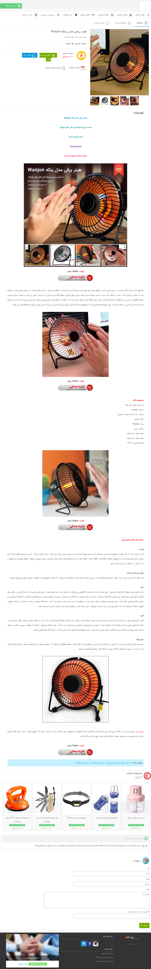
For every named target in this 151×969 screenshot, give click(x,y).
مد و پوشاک (67, 15)
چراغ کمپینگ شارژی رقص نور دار (106, 818)
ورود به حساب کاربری (38, 964)
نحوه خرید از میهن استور (104, 961)
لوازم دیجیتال (103, 15)
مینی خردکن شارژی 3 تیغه (136, 818)
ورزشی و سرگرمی (47, 15)
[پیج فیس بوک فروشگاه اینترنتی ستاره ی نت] (90, 944)
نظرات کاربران (99, 23)
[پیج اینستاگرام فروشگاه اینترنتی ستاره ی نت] (96, 944)
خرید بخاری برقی (112, 762)
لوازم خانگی (140, 15)
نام (149, 868)
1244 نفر (27, 55)
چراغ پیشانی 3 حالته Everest (76, 818)
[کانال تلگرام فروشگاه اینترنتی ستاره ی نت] (84, 944)
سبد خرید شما (11, 6)
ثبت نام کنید (22, 964)
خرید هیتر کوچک (82, 762)
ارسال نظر (144, 925)
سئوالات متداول (107, 954)
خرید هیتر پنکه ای (97, 762)
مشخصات (139, 23)
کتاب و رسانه (27, 15)
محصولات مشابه (120, 23)
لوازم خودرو (85, 15)
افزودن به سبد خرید (45, 57)
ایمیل (148, 879)
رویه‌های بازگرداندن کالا (104, 957)
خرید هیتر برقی (127, 762)
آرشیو (139, 777)
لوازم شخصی (122, 15)
